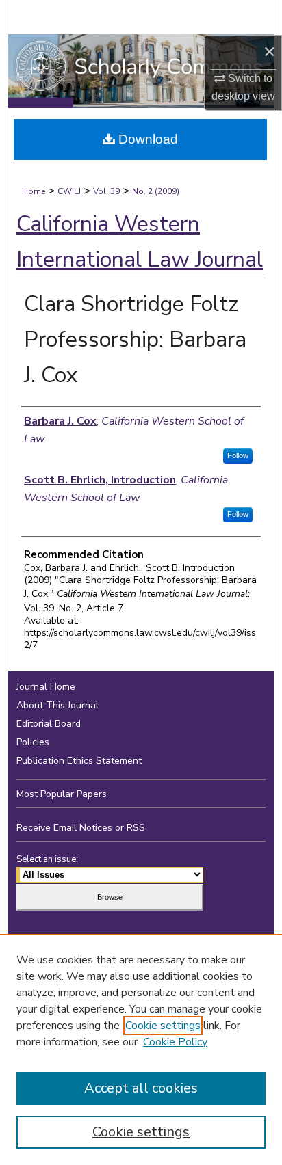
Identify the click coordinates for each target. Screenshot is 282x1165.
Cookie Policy (175, 1041)
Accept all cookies (141, 1088)
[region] (141, 1049)
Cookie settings (163, 1025)
